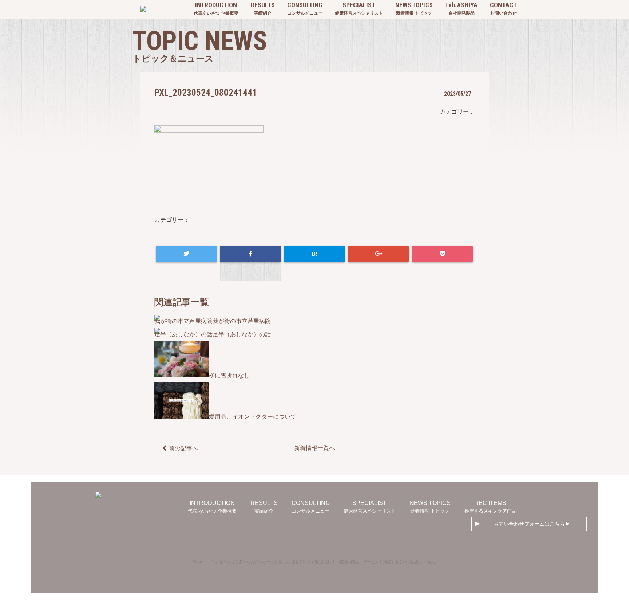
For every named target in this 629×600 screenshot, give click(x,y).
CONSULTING (305, 8)
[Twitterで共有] (186, 254)
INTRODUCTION (216, 8)
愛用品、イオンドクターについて (252, 416)
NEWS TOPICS (414, 8)
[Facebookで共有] (250, 254)
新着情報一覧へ (314, 448)
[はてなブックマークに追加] (314, 254)
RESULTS (263, 8)
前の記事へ (183, 448)
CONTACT (503, 8)
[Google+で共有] (378, 254)
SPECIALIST (359, 8)
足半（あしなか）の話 (242, 334)
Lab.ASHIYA (461, 8)
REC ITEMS (490, 507)
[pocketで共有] (442, 254)
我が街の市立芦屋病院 (242, 321)
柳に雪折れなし (229, 375)
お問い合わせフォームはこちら (529, 524)
